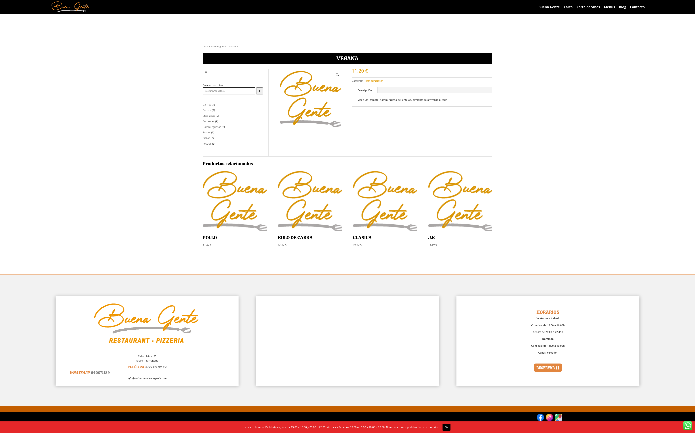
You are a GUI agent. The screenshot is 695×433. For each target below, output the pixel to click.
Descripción (364, 90)
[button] (337, 74)
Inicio (205, 46)
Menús (609, 7)
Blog (622, 7)
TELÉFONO (147, 367)
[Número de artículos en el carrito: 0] (206, 72)
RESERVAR (545, 367)
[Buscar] (259, 91)
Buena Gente (549, 7)
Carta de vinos (588, 7)
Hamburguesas (218, 46)
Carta (568, 7)
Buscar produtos (213, 85)
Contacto (637, 7)
